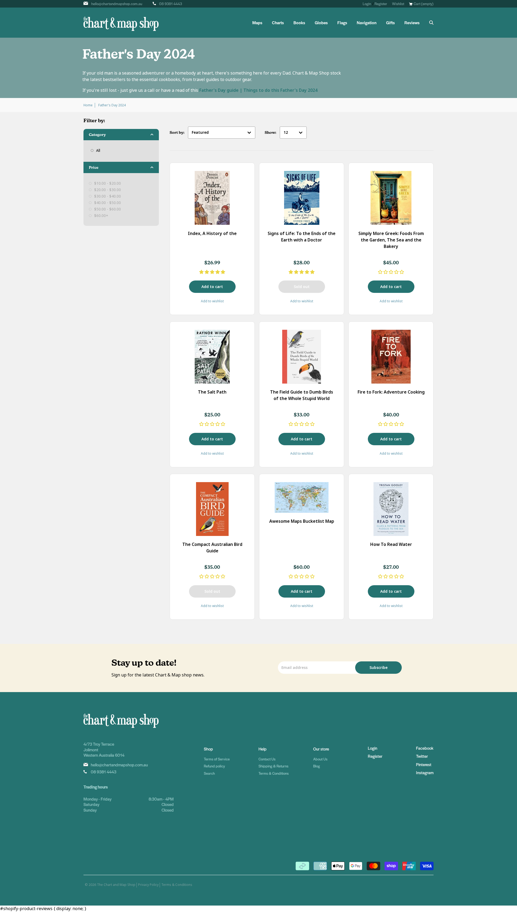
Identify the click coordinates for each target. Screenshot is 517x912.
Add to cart (212, 286)
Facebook (424, 748)
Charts (278, 22)
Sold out (302, 286)
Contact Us (266, 759)
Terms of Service (217, 759)
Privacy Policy (148, 884)
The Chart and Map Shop (116, 884)
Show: (271, 132)
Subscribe (378, 667)
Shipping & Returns (273, 766)
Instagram (425, 772)
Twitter (422, 756)
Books (299, 22)
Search (209, 773)
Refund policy (214, 766)
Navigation (366, 22)
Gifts (390, 22)
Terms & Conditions (273, 773)
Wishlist (398, 3)
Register (381, 3)
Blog (316, 766)
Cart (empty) (424, 3)
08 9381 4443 (170, 3)
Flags (342, 22)
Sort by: (177, 132)
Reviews (412, 22)
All (98, 150)
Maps (257, 22)
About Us (320, 759)
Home (88, 105)
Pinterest (423, 764)
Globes (321, 22)
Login (367, 3)
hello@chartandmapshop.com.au (116, 3)
